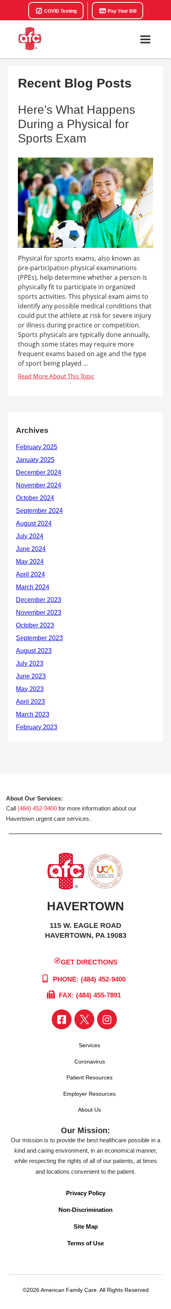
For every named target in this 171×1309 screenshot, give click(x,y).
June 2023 (31, 676)
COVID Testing (60, 11)
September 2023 (39, 638)
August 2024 (34, 523)
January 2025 (35, 459)
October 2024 (35, 498)
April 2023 (30, 701)
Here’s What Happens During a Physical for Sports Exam (76, 124)
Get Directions (89, 962)
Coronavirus (89, 1061)
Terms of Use (85, 1243)
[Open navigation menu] (145, 39)
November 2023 (38, 612)
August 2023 (34, 650)
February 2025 (36, 447)
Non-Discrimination (85, 1209)
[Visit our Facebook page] (62, 1019)
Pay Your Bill (121, 11)
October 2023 (35, 625)
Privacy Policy (85, 1193)
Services (89, 1045)
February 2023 (36, 727)
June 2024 (31, 548)
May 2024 (30, 561)
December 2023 (38, 599)
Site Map (86, 1226)
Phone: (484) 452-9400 (88, 979)
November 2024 (38, 485)
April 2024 (30, 574)
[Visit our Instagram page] (107, 1019)
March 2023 (32, 714)
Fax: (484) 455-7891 (89, 995)
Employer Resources (89, 1094)
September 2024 (39, 510)
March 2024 (32, 587)
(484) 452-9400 (37, 808)
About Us (89, 1109)
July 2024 (29, 536)
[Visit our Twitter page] (84, 1019)
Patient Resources (89, 1077)
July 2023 (29, 663)
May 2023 (30, 689)
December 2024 (38, 472)
